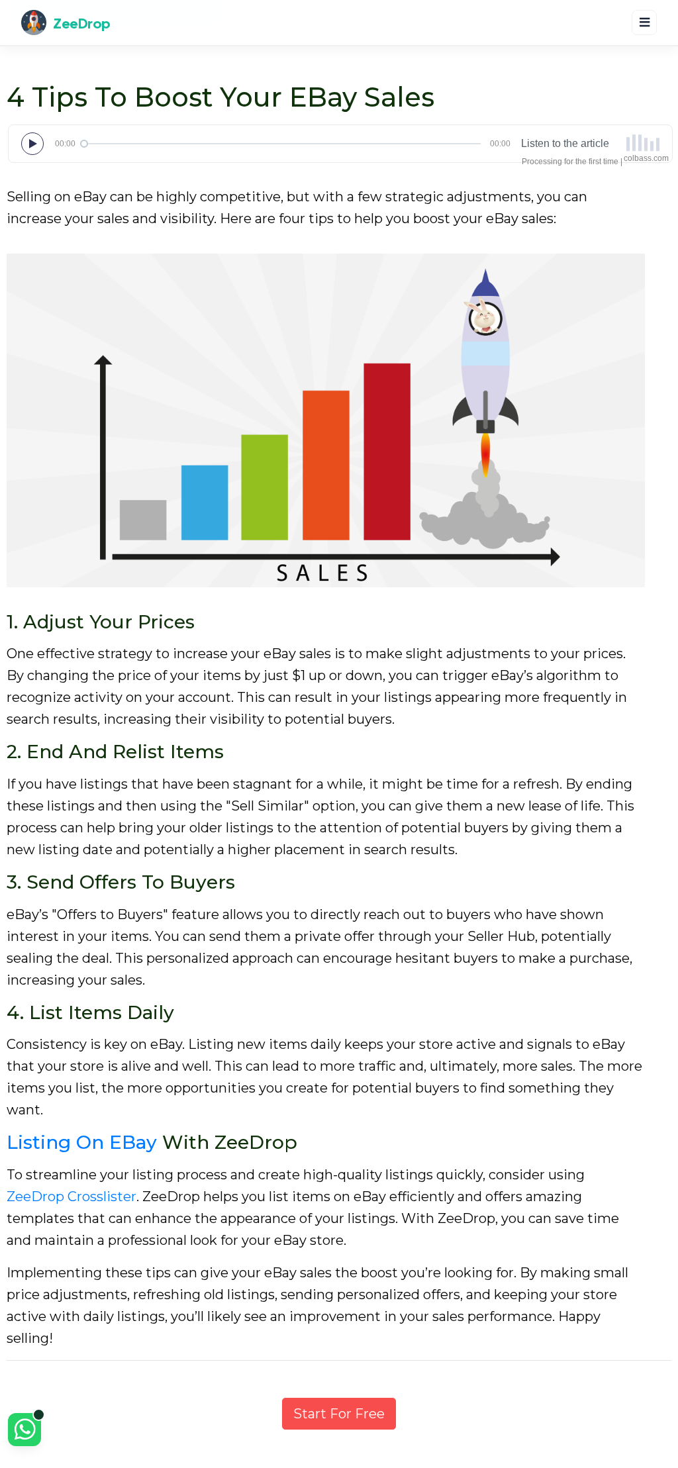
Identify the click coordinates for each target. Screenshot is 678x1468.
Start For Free (339, 1414)
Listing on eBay (82, 1142)
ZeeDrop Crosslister (71, 1196)
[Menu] (644, 22)
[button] (24, 1431)
